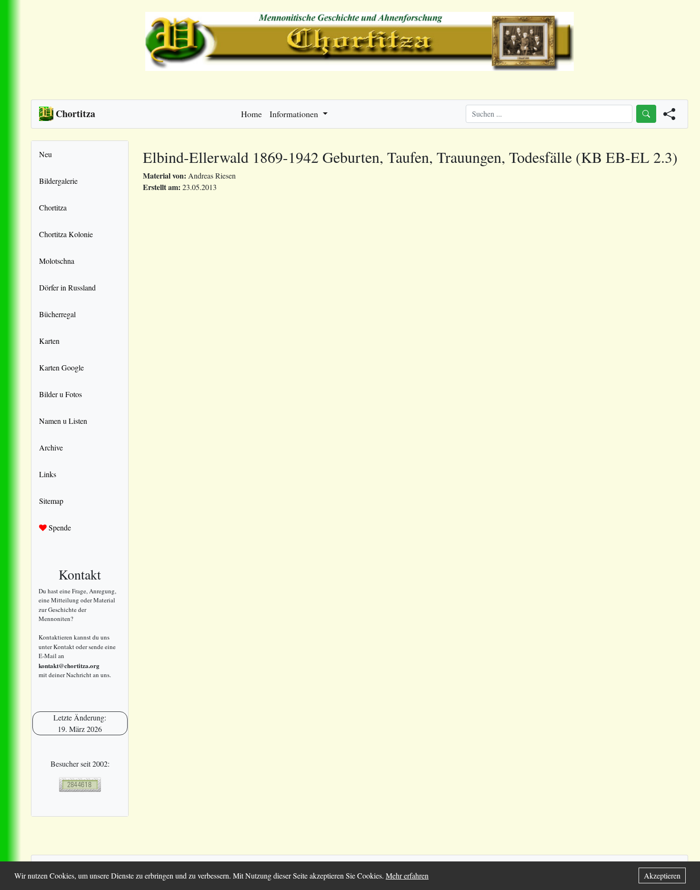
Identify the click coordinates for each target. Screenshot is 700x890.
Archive (51, 447)
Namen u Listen (63, 421)
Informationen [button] (295, 114)
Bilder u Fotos (60, 394)
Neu (45, 154)
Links (47, 474)
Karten (49, 341)
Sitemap (51, 501)
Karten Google (61, 367)
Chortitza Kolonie (66, 234)
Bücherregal (57, 314)
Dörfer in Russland (67, 287)
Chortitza (53, 207)
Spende (59, 527)
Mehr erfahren (407, 875)
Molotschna (56, 261)
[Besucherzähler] (79, 785)
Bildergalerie (58, 181)
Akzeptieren (662, 875)
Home (251, 114)
